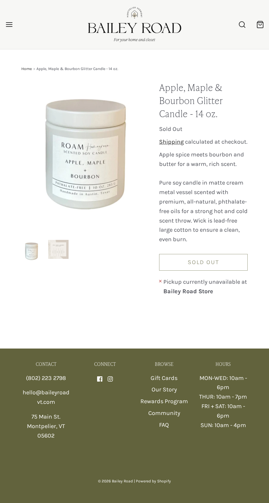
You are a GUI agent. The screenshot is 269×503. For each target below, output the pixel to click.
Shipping (171, 141)
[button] (31, 251)
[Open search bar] (242, 25)
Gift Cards (164, 378)
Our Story (164, 389)
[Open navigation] (9, 25)
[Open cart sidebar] (260, 25)
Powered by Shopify (153, 481)
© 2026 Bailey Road (115, 481)
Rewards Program (164, 401)
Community (164, 413)
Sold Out (203, 262)
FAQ (164, 424)
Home (26, 68)
